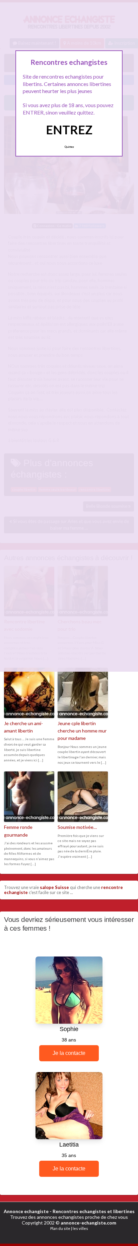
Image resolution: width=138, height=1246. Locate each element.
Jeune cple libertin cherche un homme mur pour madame (82, 730)
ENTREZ (69, 129)
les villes (80, 1228)
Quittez (69, 146)
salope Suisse (54, 887)
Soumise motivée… (77, 827)
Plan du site (60, 1228)
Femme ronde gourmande (18, 830)
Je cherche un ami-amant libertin (23, 726)
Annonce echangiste (26, 1211)
